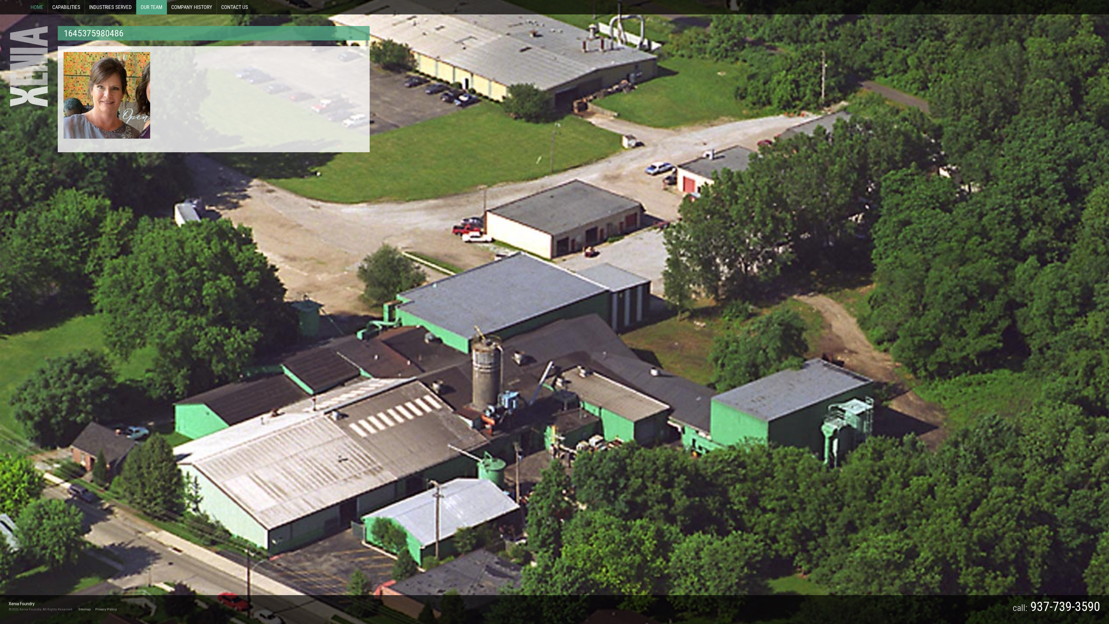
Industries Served (110, 7)
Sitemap (84, 609)
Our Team (151, 7)
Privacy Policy (106, 609)
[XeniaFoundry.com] (29, 66)
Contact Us (234, 7)
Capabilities (66, 7)
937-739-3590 (1065, 606)
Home (37, 7)
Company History (191, 7)
